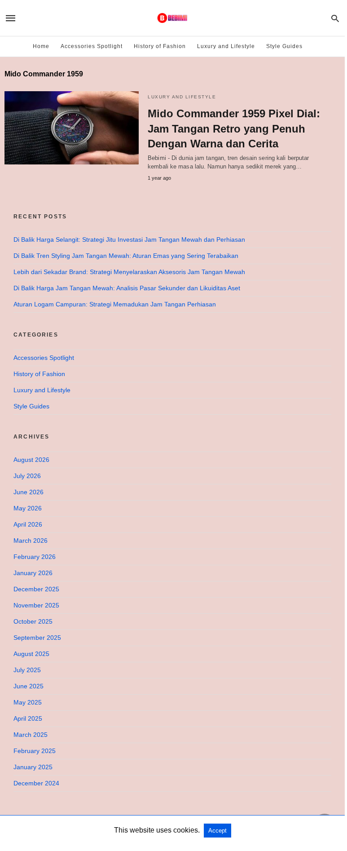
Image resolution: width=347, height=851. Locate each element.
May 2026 (27, 508)
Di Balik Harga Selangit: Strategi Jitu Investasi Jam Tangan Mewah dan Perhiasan (129, 239)
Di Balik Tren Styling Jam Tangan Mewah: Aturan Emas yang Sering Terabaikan (125, 255)
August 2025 (31, 653)
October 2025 (33, 621)
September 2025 (37, 637)
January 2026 (33, 572)
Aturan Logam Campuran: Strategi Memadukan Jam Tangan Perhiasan (114, 304)
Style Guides (284, 46)
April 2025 (27, 718)
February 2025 (34, 750)
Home (41, 46)
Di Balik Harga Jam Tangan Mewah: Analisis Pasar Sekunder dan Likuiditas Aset (126, 288)
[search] (335, 18)
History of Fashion (160, 46)
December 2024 (36, 783)
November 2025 (36, 605)
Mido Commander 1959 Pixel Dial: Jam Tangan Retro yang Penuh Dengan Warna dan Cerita (234, 128)
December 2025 (36, 589)
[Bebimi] (172, 18)
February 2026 (34, 556)
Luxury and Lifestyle (226, 46)
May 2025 (27, 702)
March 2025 (30, 734)
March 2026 (30, 540)
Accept (217, 830)
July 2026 (27, 475)
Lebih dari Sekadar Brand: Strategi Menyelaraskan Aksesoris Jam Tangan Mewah (129, 271)
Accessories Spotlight (92, 46)
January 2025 (33, 767)
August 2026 (31, 459)
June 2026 (28, 492)
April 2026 (27, 524)
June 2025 (28, 686)
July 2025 (27, 670)
